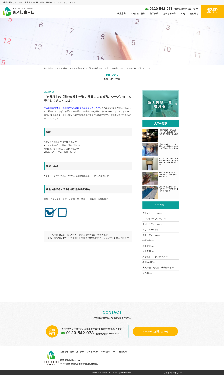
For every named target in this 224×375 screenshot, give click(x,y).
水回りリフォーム (150, 224)
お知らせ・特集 (138, 13)
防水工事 (146, 251)
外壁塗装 (146, 240)
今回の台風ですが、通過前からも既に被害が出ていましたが (72, 108)
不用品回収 (147, 262)
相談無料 (212, 10)
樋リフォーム (148, 229)
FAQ (183, 13)
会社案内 (194, 13)
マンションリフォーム (152, 219)
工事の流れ (105, 351)
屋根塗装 (146, 246)
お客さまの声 (169, 13)
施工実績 (154, 13)
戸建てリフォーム (150, 213)
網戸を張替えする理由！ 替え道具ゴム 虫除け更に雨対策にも (168, 174)
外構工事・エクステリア (153, 257)
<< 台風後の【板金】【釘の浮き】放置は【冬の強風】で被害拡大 (77, 235)
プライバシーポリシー (173, 373)
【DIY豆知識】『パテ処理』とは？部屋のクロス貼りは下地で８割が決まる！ (168, 146)
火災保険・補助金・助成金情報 (157, 267)
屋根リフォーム (149, 235)
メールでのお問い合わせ (155, 331)
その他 (145, 273)
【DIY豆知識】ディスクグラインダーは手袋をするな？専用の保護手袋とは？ (168, 132)
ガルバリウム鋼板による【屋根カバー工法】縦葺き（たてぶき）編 (168, 189)
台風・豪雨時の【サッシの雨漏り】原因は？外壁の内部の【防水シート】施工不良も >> (88, 238)
